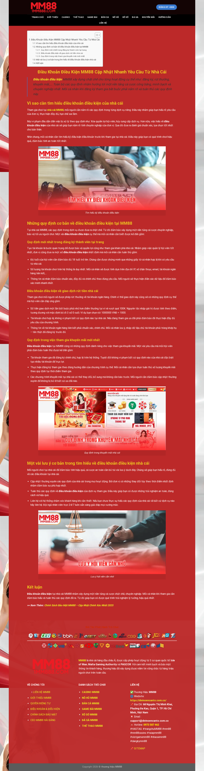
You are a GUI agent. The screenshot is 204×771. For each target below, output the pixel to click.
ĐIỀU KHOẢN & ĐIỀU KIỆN (45, 708)
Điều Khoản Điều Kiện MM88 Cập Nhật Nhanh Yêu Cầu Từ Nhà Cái (65, 39)
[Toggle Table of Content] (96, 35)
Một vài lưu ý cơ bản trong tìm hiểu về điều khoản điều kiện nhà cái (66, 59)
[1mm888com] (43, 7)
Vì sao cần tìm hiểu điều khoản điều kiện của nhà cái (60, 43)
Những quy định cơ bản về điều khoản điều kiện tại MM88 (62, 47)
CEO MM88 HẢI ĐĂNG (42, 720)
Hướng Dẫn (164, 17)
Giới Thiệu (52, 17)
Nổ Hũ (116, 17)
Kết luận (39, 63)
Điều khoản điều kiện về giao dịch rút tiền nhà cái (62, 53)
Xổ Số (125, 17)
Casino (66, 17)
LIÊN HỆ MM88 (41, 692)
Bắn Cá (105, 17)
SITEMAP (139, 748)
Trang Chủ (38, 17)
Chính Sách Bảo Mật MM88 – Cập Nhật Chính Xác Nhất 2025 (78, 605)
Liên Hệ (103, 23)
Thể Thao (78, 17)
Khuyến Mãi (148, 17)
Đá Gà (135, 17)
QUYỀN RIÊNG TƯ (40, 703)
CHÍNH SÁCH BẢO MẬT (43, 714)
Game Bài (92, 17)
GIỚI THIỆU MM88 (40, 697)
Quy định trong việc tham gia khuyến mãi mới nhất (62, 56)
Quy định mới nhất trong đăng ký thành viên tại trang (63, 50)
